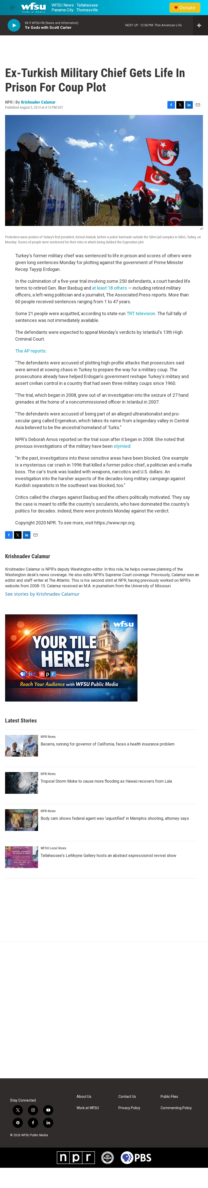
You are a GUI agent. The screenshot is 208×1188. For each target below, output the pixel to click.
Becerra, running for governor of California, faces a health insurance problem (108, 744)
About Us (84, 1097)
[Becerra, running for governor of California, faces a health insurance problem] (21, 746)
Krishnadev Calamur (38, 102)
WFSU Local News (53, 848)
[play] (14, 25)
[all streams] (200, 25)
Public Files (169, 1097)
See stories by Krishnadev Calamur (42, 594)
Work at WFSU (88, 1108)
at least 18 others (109, 288)
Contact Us (127, 1097)
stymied (122, 446)
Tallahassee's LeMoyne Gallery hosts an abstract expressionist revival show (108, 855)
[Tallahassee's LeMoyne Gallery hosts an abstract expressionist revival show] (21, 857)
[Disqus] (104, 1010)
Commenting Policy (176, 1108)
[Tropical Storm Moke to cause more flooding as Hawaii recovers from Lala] (21, 783)
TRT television (141, 313)
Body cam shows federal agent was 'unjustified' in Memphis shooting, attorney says (115, 818)
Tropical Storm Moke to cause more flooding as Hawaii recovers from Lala (106, 781)
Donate (187, 7)
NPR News (48, 737)
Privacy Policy (129, 1108)
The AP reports (30, 351)
